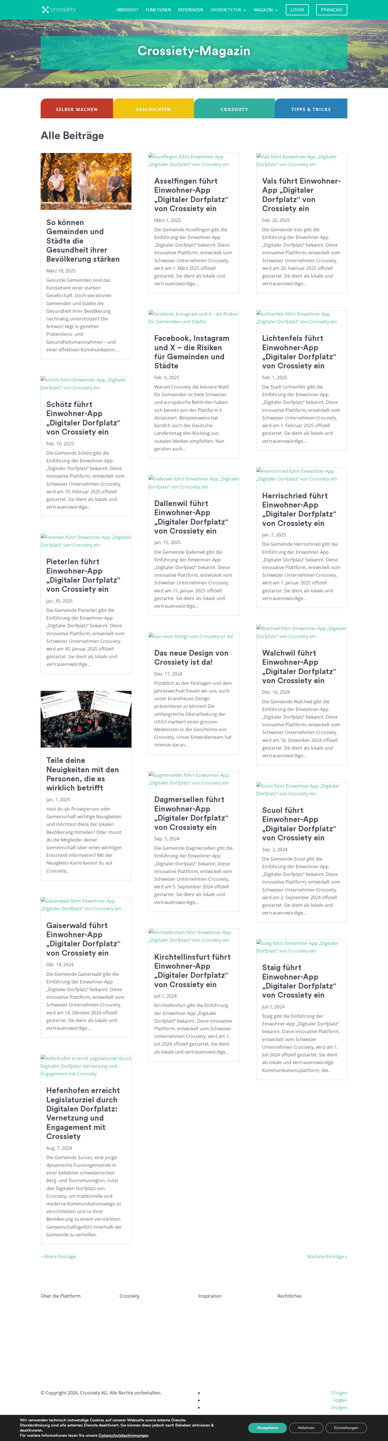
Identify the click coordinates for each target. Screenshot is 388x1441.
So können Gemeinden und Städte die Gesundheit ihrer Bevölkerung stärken (83, 241)
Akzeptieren (267, 1427)
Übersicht (127, 10)
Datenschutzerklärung (301, 1321)
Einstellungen (346, 1427)
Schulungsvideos (217, 1308)
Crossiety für (225, 10)
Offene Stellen (135, 1321)
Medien (127, 1345)
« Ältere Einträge (58, 1256)
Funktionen (158, 10)
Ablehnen (306, 1427)
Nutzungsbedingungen (302, 1333)
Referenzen (190, 10)
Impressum (290, 1308)
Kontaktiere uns (137, 1370)
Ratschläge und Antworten (69, 1321)
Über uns (129, 1308)
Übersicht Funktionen (64, 1308)
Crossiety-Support (218, 1321)
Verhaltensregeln (296, 1345)
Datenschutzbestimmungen (123, 1435)
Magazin (263, 10)
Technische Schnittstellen (68, 1333)
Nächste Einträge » (327, 1256)
